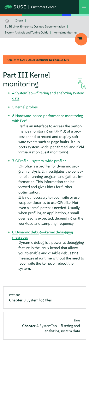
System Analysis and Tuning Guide (26, 32)
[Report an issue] (80, 81)
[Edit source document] (83, 86)
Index (19, 20)
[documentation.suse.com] (7, 20)
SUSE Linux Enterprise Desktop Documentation (35, 26)
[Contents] (81, 39)
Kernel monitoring (65, 32)
